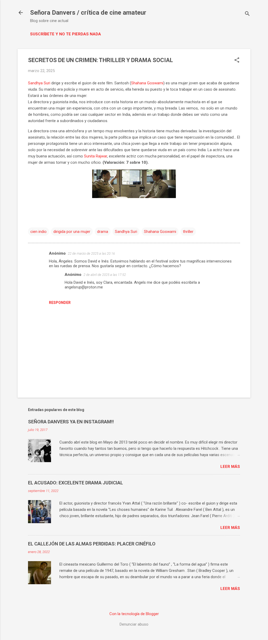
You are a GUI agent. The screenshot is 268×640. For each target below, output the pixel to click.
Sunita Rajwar (95, 156)
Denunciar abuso (134, 624)
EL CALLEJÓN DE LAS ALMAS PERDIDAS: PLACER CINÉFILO (91, 543)
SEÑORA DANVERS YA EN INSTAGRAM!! (71, 421)
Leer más (230, 466)
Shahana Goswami (147, 83)
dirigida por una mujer (71, 231)
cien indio (38, 231)
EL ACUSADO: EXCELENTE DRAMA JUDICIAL (75, 482)
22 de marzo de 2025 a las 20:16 (91, 253)
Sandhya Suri (39, 83)
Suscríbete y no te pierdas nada (65, 34)
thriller (188, 231)
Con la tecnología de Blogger (134, 613)
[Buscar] (247, 14)
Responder (60, 302)
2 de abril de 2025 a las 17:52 (104, 275)
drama (102, 231)
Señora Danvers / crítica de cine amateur (88, 12)
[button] (237, 60)
